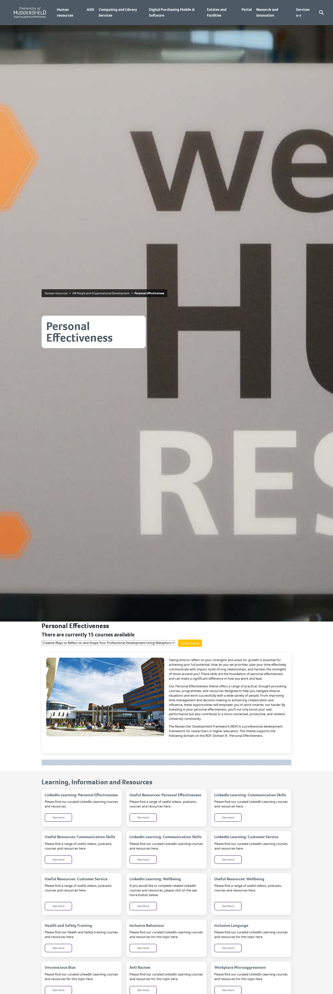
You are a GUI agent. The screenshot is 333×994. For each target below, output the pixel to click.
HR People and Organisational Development (101, 293)
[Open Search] (321, 12)
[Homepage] (30, 12)
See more (58, 817)
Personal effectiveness (149, 293)
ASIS (90, 9)
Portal (247, 9)
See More (143, 906)
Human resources (56, 293)
